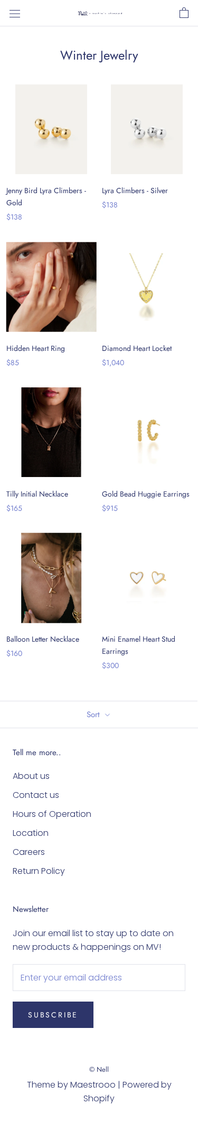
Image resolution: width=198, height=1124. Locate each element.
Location (31, 833)
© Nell (99, 1069)
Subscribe (53, 1014)
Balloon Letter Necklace (42, 639)
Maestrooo (93, 1085)
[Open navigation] (15, 13)
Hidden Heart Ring (35, 348)
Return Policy (39, 871)
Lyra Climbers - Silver (135, 190)
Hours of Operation (52, 814)
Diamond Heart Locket (137, 348)
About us (31, 776)
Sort (94, 714)
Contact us (36, 795)
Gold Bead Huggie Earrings (146, 494)
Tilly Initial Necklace (37, 494)
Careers (29, 852)
